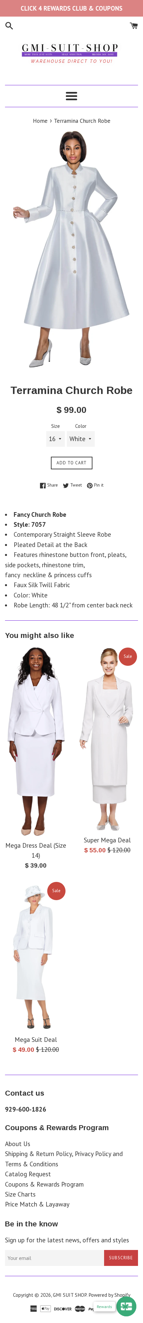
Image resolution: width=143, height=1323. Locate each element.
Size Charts (20, 1194)
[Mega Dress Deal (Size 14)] (36, 742)
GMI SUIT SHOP (69, 1295)
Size (55, 426)
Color (80, 426)
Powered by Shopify (109, 1295)
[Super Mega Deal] (107, 739)
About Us (17, 1144)
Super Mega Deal (107, 840)
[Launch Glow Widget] (126, 1306)
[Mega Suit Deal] (36, 956)
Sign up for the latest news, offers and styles (67, 1240)
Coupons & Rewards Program (44, 1184)
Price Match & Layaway (37, 1204)
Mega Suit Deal (36, 1040)
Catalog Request (28, 1174)
